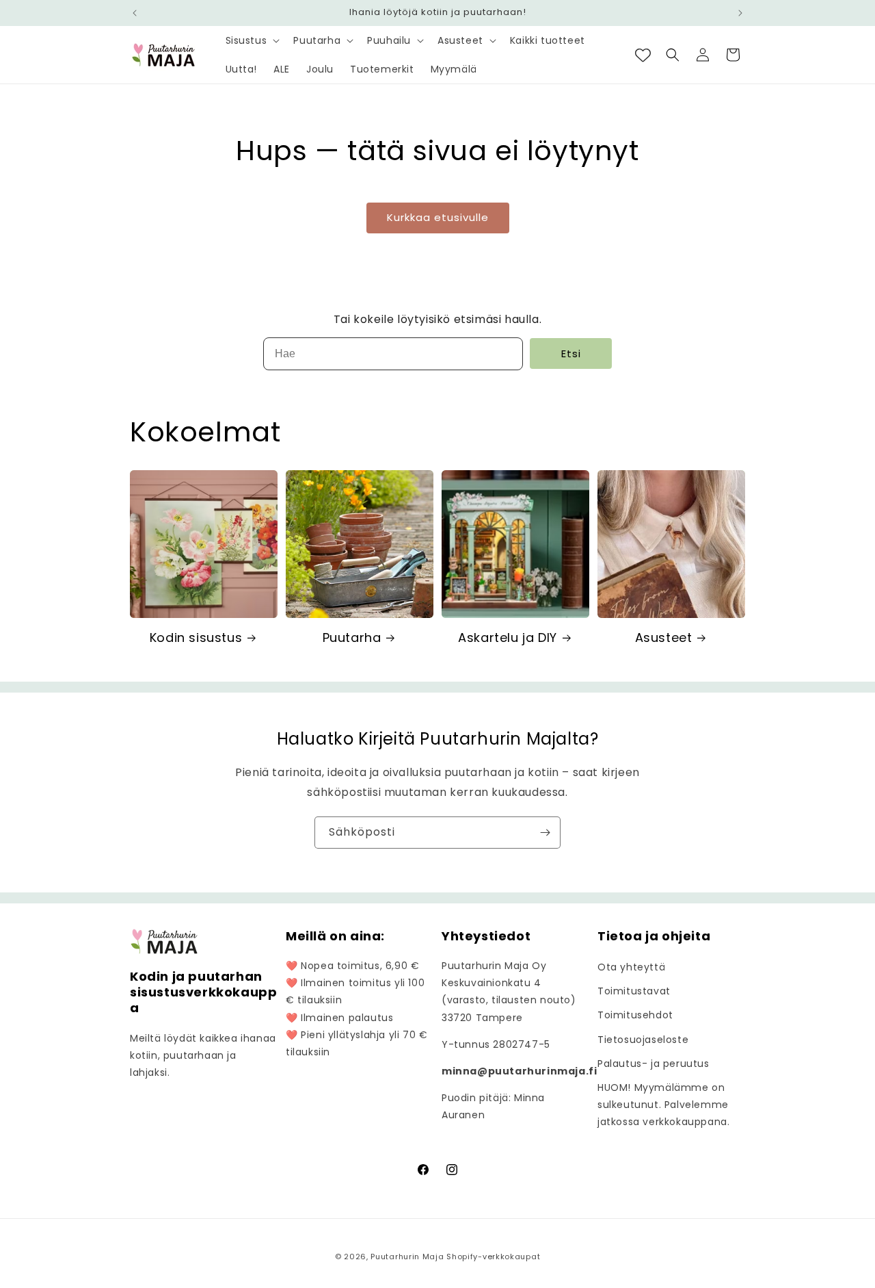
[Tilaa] (545, 832)
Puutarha (352, 637)
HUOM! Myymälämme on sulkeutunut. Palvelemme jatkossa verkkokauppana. (663, 1105)
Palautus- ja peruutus (653, 1063)
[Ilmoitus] (740, 13)
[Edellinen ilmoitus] (135, 13)
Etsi (571, 353)
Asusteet (663, 637)
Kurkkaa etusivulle (438, 217)
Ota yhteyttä (631, 967)
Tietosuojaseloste (642, 1039)
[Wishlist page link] (643, 55)
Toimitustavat (634, 991)
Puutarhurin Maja (407, 1256)
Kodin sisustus (196, 637)
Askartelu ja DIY (507, 637)
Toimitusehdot (635, 1015)
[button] (251, 40)
